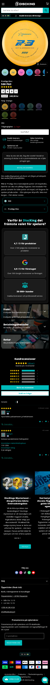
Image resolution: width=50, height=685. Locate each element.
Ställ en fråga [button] (25, 393)
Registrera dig (13, 643)
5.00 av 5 (31, 363)
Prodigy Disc (6, 81)
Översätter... (8, 424)
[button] (6, 87)
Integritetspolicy (25, 677)
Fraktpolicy (22, 674)
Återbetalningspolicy (35, 674)
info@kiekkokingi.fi (8, 612)
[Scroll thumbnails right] (47, 72)
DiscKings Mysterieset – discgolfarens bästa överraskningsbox (17, 501)
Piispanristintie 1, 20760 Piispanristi (14, 596)
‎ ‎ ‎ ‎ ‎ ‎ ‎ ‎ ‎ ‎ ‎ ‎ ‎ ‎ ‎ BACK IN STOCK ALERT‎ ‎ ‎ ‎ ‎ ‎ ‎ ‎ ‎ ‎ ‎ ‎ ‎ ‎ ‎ (25, 168)
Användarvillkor (10, 674)
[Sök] (46, 10)
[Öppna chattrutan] (45, 680)
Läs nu (17, 538)
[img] (6, 408)
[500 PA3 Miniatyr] (5, 72)
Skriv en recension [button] (25, 387)
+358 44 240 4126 (8, 607)
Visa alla (25, 546)
